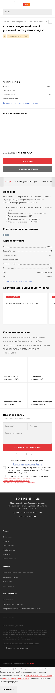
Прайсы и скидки (9, 550)
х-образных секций (44, 272)
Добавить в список (28, 169)
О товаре (7, 181)
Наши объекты (8, 546)
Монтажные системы (10, 577)
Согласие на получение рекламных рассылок (16, 480)
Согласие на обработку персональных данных (16, 479)
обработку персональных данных (15, 678)
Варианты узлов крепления (13, 604)
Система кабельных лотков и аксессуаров (18, 573)
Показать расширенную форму (27, 464)
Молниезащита (8, 586)
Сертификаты (8, 600)
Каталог (6, 566)
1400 (50, 255)
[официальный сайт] (15, 621)
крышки (49, 276)
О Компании (7, 537)
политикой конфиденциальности (38, 675)
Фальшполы (7, 581)
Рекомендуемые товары (26, 181)
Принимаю (8, 689)
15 (51, 251)
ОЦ (51, 259)
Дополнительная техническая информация (20, 103)
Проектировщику (9, 559)
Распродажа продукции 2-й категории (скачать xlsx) (21, 609)
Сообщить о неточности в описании (17, 281)
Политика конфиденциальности (27, 454)
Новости (6, 541)
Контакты (6, 554)
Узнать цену (28, 161)
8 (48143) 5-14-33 (27, 498)
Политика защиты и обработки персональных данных (19, 482)
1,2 (51, 264)
